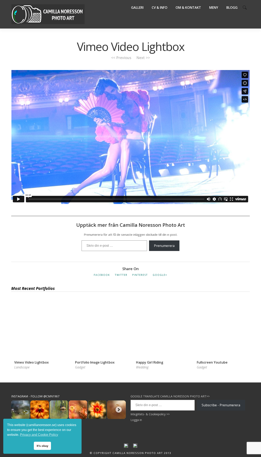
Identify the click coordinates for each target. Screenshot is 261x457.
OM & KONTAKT (188, 7)
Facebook (102, 275)
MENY (213, 7)
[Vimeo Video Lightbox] (39, 304)
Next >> (143, 57)
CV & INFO (159, 7)
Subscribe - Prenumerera (221, 405)
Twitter (121, 275)
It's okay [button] (42, 445)
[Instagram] (135, 446)
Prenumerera (164, 245)
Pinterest (140, 275)
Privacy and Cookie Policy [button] (39, 434)
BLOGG (232, 7)
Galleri (137, 7)
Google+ (160, 275)
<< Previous (121, 57)
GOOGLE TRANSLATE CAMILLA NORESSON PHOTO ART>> (170, 396)
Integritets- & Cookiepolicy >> (150, 414)
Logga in (136, 420)
